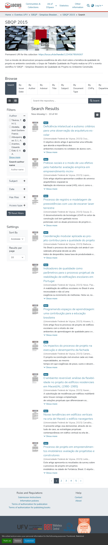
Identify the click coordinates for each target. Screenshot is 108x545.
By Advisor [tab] (44, 86)
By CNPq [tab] (91, 86)
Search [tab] (10, 85)
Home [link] (8, 14)
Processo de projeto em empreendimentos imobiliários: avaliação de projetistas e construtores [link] (68, 451)
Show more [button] (14, 157)
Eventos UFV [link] (21, 14)
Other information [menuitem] (77, 5)
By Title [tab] (54, 86)
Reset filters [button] (17, 213)
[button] (13, 5)
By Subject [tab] (65, 86)
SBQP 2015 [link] (69, 14)
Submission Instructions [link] (29, 497)
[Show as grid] (15, 100)
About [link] (78, 500)
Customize (29, 541)
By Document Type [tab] (78, 88)
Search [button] (95, 100)
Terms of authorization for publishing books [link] (29, 507)
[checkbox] (10, 120)
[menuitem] (51, 5)
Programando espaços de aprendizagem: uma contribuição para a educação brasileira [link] (68, 313)
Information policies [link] (29, 500)
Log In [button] (98, 5)
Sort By (13, 232)
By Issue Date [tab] (21, 88)
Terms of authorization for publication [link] (29, 504)
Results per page (15, 249)
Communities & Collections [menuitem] (33, 5)
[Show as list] (10, 100)
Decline (18, 541)
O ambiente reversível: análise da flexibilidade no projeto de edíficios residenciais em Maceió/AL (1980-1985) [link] (69, 382)
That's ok (7, 541)
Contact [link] (78, 497)
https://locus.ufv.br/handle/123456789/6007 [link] (61, 54)
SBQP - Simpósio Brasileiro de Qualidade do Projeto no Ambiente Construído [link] (45, 14)
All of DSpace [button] (50, 5)
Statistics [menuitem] (64, 5)
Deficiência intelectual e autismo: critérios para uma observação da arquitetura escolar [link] (69, 130)
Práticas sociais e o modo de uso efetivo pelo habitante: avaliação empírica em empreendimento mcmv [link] (68, 167)
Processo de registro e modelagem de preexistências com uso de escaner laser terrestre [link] (68, 204)
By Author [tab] (32, 86)
